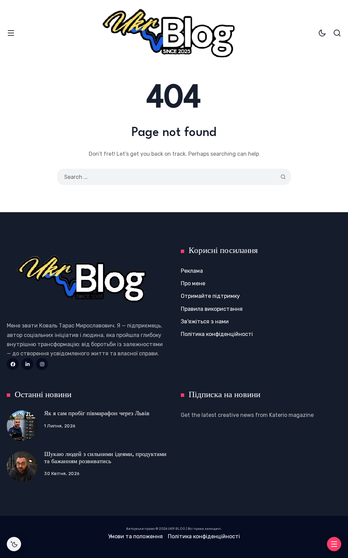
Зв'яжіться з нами (205, 321)
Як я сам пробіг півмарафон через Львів (97, 414)
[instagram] (42, 364)
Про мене (193, 283)
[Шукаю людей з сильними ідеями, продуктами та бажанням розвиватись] (22, 466)
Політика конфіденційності (217, 334)
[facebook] (13, 364)
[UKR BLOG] (174, 33)
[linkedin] (27, 364)
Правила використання (212, 309)
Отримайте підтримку (210, 296)
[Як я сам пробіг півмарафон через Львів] (22, 425)
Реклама (192, 271)
